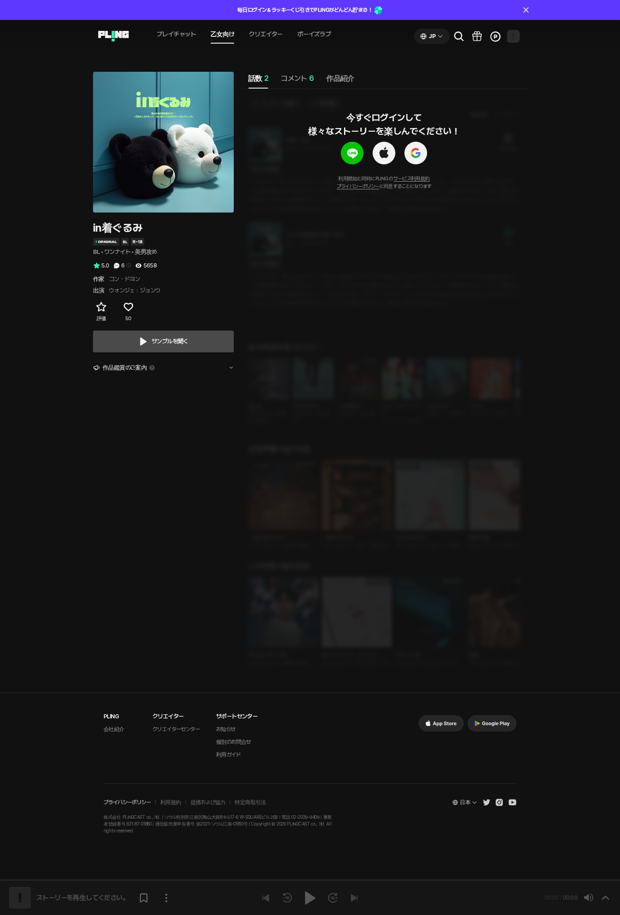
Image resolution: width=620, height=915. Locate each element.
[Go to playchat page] (113, 36)
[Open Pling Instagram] (499, 802)
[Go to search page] (459, 36)
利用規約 (170, 802)
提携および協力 (208, 802)
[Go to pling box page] (477, 36)
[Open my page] (513, 36)
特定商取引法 (250, 802)
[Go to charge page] (495, 36)
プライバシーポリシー (358, 186)
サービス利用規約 (411, 179)
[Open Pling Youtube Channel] (512, 802)
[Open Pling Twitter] (486, 802)
